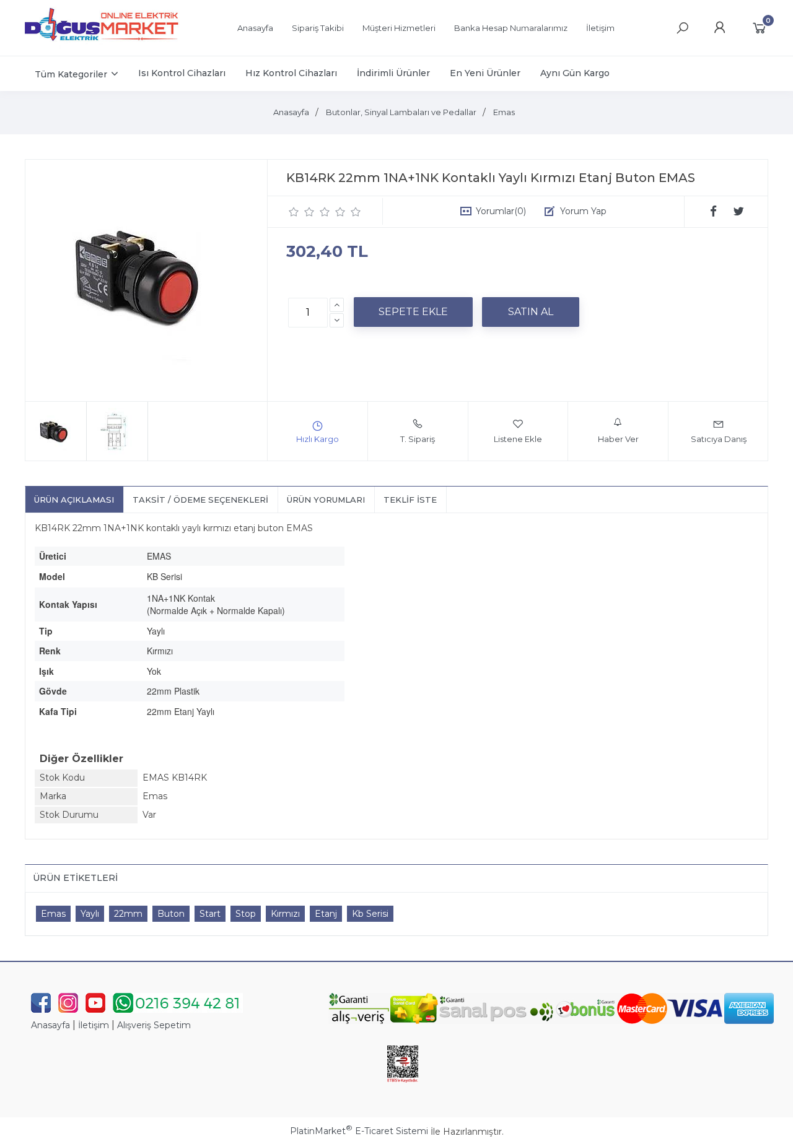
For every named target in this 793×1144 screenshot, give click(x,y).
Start (210, 913)
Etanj (326, 913)
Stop (245, 913)
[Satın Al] (530, 312)
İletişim (93, 1025)
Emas (53, 913)
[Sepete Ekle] (413, 312)
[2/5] (301, 211)
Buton (171, 913)
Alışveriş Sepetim (154, 1025)
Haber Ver (618, 439)
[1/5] (294, 211)
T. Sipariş (417, 439)
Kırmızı (285, 913)
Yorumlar (501, 211)
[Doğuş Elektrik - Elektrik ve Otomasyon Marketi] (102, 45)
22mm (128, 913)
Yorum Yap (583, 211)
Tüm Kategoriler (71, 74)
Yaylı (90, 913)
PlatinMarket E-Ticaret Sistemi (359, 1131)
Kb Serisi (370, 913)
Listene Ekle (518, 439)
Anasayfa (50, 1025)
